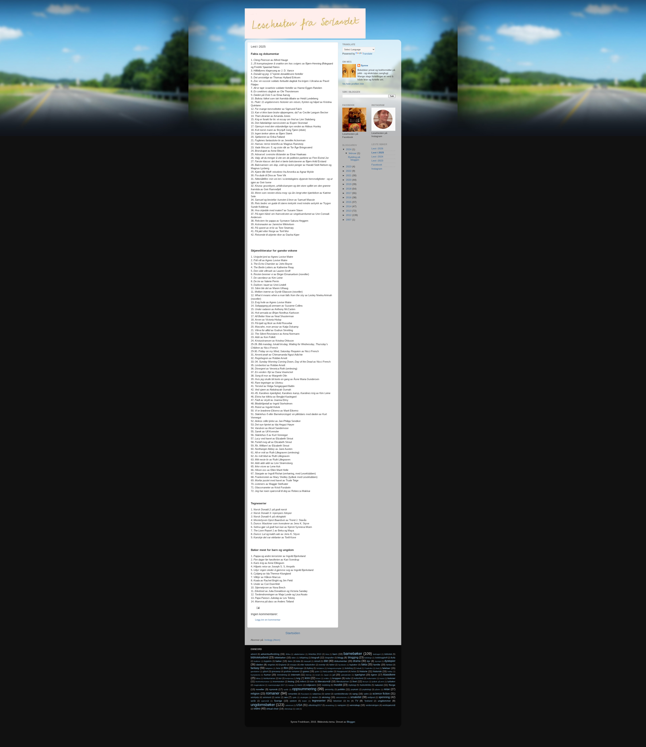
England (282, 665)
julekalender (346, 675)
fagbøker (353, 665)
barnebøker (353, 653)
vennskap (355, 705)
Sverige (278, 701)
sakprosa (316, 694)
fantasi (389, 665)
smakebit (355, 697)
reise (387, 689)
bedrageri (377, 654)
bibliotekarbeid (259, 657)
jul (334, 675)
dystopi (378, 661)
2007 (349, 219)
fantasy (255, 667)
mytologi (352, 685)
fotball (358, 668)
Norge (392, 685)
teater (304, 701)
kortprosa (289, 678)
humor (267, 675)
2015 (349, 202)
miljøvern (311, 685)
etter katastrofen (307, 665)
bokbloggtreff (381, 658)
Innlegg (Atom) (272, 640)
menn (299, 685)
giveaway (276, 671)
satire (366, 694)
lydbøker (391, 681)
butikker (257, 661)
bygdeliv (268, 661)
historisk (377, 671)
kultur (348, 678)
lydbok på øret (378, 682)
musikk (338, 684)
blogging (353, 657)
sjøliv (294, 697)
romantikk (292, 694)
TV (356, 701)
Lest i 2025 (377, 152)
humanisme (255, 675)
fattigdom (269, 668)
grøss (306, 671)
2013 (349, 211)
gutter (317, 671)
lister (312, 681)
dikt (326, 660)
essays (293, 665)
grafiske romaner (291, 671)
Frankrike (368, 668)
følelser (386, 668)
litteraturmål (324, 681)
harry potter (328, 671)
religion (255, 693)
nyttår (286, 689)
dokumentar (340, 661)
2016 (349, 197)
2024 (349, 149)
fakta (364, 664)
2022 (349, 171)
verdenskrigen (372, 705)
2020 (349, 180)
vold (297, 709)
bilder (294, 658)
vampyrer (341, 705)
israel (317, 675)
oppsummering (304, 689)
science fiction (381, 693)
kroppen (336, 678)
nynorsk (273, 689)
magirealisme (259, 685)
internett (295, 675)
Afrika (288, 654)
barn (335, 654)
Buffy (393, 658)
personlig (329, 689)
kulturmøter (371, 678)
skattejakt (304, 697)
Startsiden (292, 633)
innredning (282, 675)
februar (353, 153)
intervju (309, 675)
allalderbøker (299, 654)
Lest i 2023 (377, 160)
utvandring (329, 705)
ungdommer (384, 701)
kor (280, 678)
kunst (382, 678)
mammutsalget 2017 (276, 685)
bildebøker (280, 657)
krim (307, 678)
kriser (318, 678)
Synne (364, 65)
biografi (315, 657)
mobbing (326, 685)
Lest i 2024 (377, 156)
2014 (349, 206)
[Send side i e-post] (257, 607)
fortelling (349, 668)
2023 (349, 166)
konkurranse (269, 678)
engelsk (271, 665)
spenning (384, 697)
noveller (260, 689)
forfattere (320, 668)
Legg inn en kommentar (267, 620)
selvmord (267, 697)
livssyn (365, 682)
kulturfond (358, 678)
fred (377, 668)
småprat (371, 697)
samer (327, 694)
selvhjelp (255, 697)
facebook (342, 665)
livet (355, 681)
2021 (349, 175)
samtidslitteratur (341, 694)
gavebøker (255, 671)
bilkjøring (303, 658)
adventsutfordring (270, 654)
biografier (329, 658)
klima (258, 678)
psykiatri (354, 689)
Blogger (351, 722)
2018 (349, 189)
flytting (310, 668)
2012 (349, 215)
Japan (326, 675)
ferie (278, 668)
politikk (341, 689)
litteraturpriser (342, 681)
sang (355, 694)
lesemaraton (278, 681)
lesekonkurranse (262, 682)
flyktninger (298, 668)
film (286, 667)
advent (254, 654)
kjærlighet (360, 675)
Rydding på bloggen (354, 158)
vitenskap (288, 709)
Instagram (376, 168)
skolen (315, 697)
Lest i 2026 (377, 148)
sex (286, 697)
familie (376, 664)
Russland (305, 694)
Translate (367, 53)
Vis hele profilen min (353, 84)
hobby (389, 671)
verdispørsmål (388, 705)
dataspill (307, 661)
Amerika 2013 (314, 654)
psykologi (366, 689)
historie (363, 671)
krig (298, 678)
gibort (265, 671)
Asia (327, 654)
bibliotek (388, 654)
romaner (272, 693)
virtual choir (272, 708)
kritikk (326, 678)
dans (290, 661)
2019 (349, 184)
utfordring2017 (315, 705)
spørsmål (265, 701)
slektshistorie (341, 697)
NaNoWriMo (365, 685)
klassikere (389, 674)
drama (357, 660)
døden (259, 664)
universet (289, 705)
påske (377, 689)
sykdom (293, 701)
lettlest (303, 681)
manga (291, 685)
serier (277, 697)
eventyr (322, 665)
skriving (326, 697)
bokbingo (368, 658)
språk (253, 701)
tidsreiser (337, 701)
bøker (279, 661)
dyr (368, 661)
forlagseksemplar (334, 668)
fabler (332, 665)
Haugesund (342, 671)
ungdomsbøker (263, 705)
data (298, 661)
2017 (349, 193)
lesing (291, 681)
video (257, 708)
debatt (317, 661)
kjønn (374, 675)
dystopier (389, 660)
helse (353, 671)
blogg (340, 657)
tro (348, 701)
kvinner (391, 678)
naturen (379, 685)
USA (299, 704)
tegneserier (319, 700)
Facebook (376, 164)
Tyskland (368, 701)
